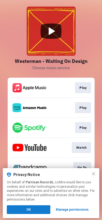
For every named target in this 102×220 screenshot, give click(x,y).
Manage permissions (72, 210)
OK (28, 210)
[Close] (93, 173)
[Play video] (51, 31)
